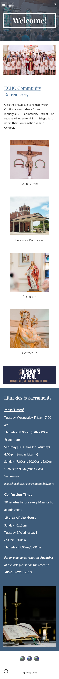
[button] (4, 4)
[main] (29, 20)
